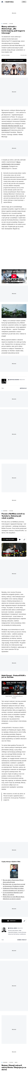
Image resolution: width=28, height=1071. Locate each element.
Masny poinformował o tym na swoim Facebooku (11, 164)
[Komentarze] (20, 539)
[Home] (9, 2)
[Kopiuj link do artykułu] (24, 539)
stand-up (24, 939)
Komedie (19, 939)
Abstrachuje (23, 388)
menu (24, 1)
